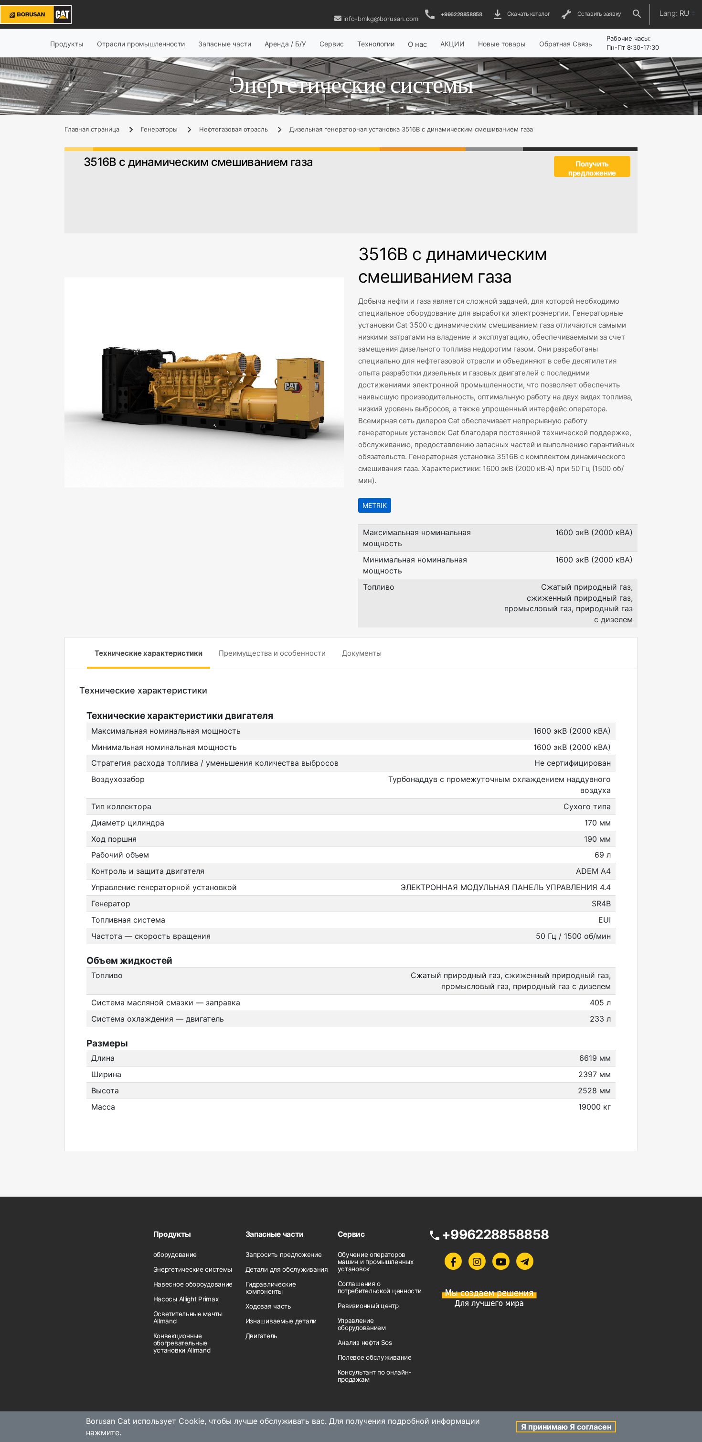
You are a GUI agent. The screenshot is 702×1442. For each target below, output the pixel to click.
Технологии (375, 44)
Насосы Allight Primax (186, 1299)
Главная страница (91, 129)
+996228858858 (461, 14)
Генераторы (159, 129)
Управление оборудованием (362, 1324)
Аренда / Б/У (285, 44)
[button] (335, 286)
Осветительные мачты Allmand (188, 1317)
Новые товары (502, 44)
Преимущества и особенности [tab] (272, 653)
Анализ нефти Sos (365, 1342)
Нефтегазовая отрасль (233, 129)
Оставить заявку (597, 13)
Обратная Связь (565, 44)
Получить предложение (592, 168)
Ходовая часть (268, 1306)
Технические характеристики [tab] (148, 653)
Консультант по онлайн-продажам (374, 1375)
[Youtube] (501, 1261)
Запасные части (224, 44)
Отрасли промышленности (141, 44)
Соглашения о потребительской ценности (380, 1287)
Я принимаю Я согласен (566, 1426)
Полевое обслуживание (375, 1357)
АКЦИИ (452, 44)
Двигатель (261, 1336)
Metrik (374, 505)
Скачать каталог (528, 13)
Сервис (331, 44)
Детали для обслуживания (286, 1269)
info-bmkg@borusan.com (380, 18)
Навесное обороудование (193, 1284)
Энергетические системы (192, 1269)
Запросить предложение (283, 1254)
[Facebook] (453, 1261)
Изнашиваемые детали (281, 1321)
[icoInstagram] (477, 1261)
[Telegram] (524, 1261)
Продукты (67, 44)
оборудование (175, 1254)
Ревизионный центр (368, 1306)
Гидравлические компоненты (270, 1287)
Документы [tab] (362, 653)
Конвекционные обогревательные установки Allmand (182, 1343)
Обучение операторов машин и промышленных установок (376, 1262)
